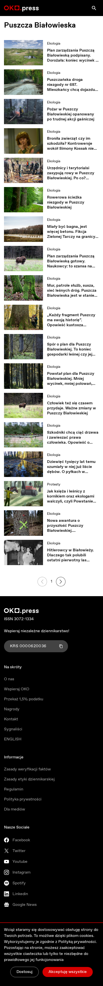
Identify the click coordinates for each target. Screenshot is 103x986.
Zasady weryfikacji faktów (27, 769)
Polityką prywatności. (77, 941)
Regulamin (13, 789)
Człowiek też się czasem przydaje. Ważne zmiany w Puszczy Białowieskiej (71, 408)
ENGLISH (13, 739)
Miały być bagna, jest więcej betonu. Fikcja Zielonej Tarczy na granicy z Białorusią (72, 231)
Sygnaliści (13, 729)
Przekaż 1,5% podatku (23, 699)
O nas (9, 679)
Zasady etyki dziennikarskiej (29, 779)
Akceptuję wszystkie (67, 971)
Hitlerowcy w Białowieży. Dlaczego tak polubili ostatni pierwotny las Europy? (70, 555)
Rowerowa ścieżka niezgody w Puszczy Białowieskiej (65, 202)
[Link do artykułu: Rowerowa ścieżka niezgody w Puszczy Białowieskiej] (23, 199)
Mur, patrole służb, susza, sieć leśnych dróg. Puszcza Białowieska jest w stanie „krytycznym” (71, 290)
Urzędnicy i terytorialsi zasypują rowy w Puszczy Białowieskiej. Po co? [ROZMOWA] (70, 173)
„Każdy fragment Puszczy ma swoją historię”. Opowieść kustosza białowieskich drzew (71, 320)
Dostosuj (24, 971)
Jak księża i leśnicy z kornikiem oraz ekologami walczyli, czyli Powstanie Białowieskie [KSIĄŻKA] (70, 496)
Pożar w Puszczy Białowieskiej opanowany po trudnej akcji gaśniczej (70, 114)
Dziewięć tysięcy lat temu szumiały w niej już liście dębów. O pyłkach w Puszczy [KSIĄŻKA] (71, 466)
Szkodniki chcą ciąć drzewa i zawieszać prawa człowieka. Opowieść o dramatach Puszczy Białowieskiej (72, 437)
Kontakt (11, 719)
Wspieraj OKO (16, 689)
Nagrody (12, 709)
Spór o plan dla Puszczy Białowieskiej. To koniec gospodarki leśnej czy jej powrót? (69, 349)
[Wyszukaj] (94, 8)
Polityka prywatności (23, 799)
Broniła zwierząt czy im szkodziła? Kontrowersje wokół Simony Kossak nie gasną (70, 143)
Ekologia (53, 43)
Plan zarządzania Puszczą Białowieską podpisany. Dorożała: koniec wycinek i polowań (71, 55)
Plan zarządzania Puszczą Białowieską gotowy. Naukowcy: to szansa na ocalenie (70, 261)
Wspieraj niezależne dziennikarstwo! (36, 631)
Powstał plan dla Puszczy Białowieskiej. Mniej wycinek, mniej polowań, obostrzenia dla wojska (70, 378)
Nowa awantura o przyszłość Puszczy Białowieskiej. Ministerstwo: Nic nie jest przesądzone (70, 525)
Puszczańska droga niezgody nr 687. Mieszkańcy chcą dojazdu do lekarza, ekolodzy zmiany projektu (71, 84)
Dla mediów (14, 809)
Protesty (53, 484)
